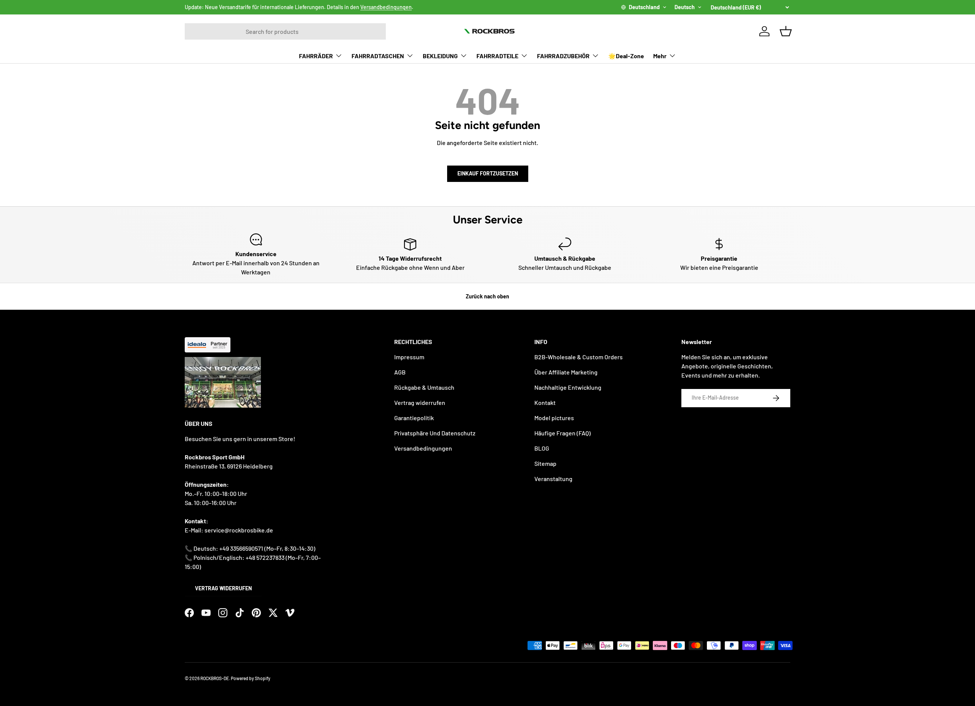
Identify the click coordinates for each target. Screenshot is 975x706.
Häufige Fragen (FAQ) (562, 433)
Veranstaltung (553, 478)
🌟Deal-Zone (626, 55)
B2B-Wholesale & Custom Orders (578, 356)
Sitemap (545, 463)
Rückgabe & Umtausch (424, 387)
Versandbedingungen (386, 7)
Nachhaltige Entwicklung (567, 387)
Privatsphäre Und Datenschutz (434, 433)
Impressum (409, 356)
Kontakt (545, 402)
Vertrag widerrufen (223, 588)
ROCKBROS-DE (214, 678)
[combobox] (285, 31)
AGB (400, 372)
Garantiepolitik (414, 417)
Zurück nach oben (487, 296)
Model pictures (554, 417)
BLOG (541, 448)
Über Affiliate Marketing (566, 372)
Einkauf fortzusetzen (487, 173)
